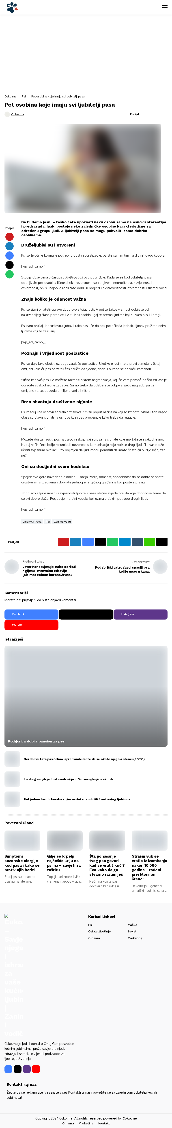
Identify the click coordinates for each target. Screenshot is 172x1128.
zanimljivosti (62, 521)
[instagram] (27, 1069)
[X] (86, 614)
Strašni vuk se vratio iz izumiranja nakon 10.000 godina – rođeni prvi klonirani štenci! (149, 867)
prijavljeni (29, 600)
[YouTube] (36, 1069)
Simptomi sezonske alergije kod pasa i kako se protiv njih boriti (22, 863)
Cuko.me (10, 96)
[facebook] (8, 1069)
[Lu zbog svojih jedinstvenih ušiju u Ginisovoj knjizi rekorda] (12, 779)
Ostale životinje (99, 931)
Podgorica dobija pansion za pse (36, 741)
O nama (94, 938)
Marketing (135, 938)
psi (48, 521)
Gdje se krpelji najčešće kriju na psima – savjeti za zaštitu (64, 863)
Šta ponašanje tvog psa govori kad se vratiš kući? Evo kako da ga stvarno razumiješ (107, 865)
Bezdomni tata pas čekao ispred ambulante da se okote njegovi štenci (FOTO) (84, 759)
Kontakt (104, 1123)
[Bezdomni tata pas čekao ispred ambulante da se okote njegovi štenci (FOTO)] (12, 759)
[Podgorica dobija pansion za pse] (86, 696)
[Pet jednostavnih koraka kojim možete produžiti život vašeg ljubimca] (12, 799)
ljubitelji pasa (32, 521)
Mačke (132, 925)
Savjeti (132, 931)
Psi (24, 96)
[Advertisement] (86, 54)
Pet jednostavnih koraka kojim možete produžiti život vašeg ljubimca (77, 799)
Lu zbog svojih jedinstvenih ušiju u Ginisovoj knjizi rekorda (68, 779)
